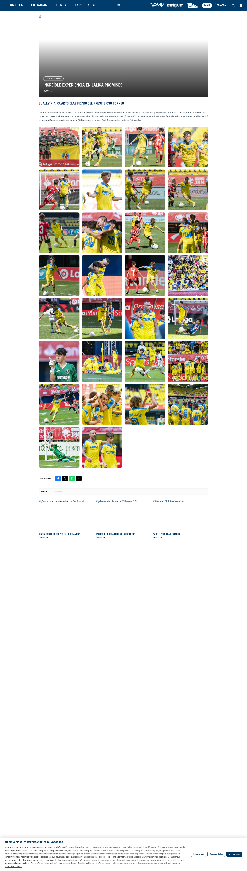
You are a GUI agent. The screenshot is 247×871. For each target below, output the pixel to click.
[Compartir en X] (65, 478)
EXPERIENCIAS (85, 5)
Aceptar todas (234, 854)
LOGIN (207, 5)
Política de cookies (13, 866)
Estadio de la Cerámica (53, 78)
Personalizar (198, 854)
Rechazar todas (216, 854)
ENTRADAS (39, 5)
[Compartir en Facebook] (58, 478)
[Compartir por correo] (79, 478)
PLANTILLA (14, 5)
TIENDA (60, 5)
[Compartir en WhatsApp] (72, 478)
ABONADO (221, 5)
